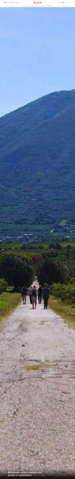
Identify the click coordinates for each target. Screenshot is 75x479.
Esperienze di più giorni (35, 6)
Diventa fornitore (49, 6)
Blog (44, 6)
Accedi (66, 2)
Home (24, 6)
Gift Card (60, 2)
